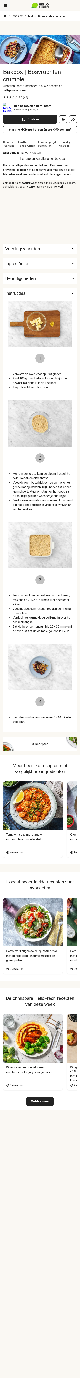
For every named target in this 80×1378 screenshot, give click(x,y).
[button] (40, 264)
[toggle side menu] (5, 5)
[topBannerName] (40, 28)
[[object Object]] (63, 119)
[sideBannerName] (40, 216)
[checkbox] (4, 97)
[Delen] (73, 119)
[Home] (5, 16)
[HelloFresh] (40, 5)
